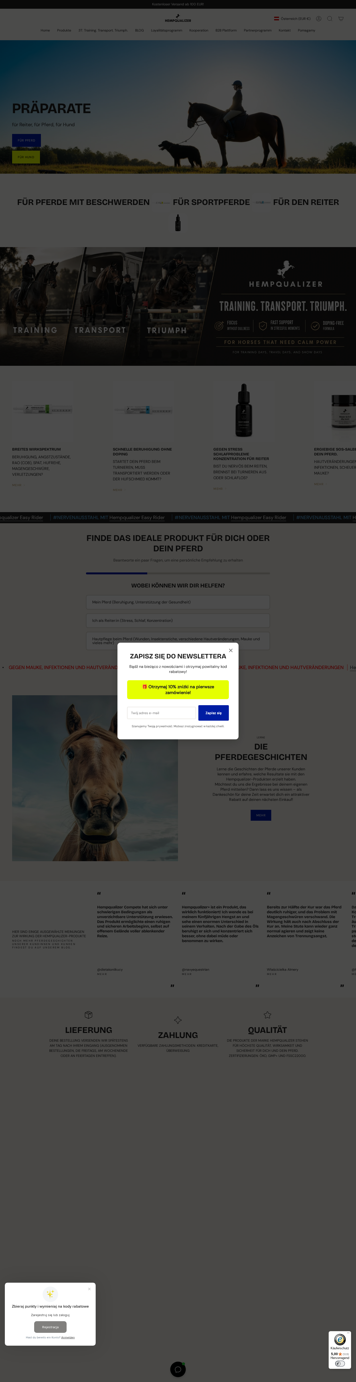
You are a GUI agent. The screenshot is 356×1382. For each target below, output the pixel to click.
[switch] (340, 1363)
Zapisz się (214, 713)
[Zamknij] (231, 650)
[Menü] (348, 1334)
